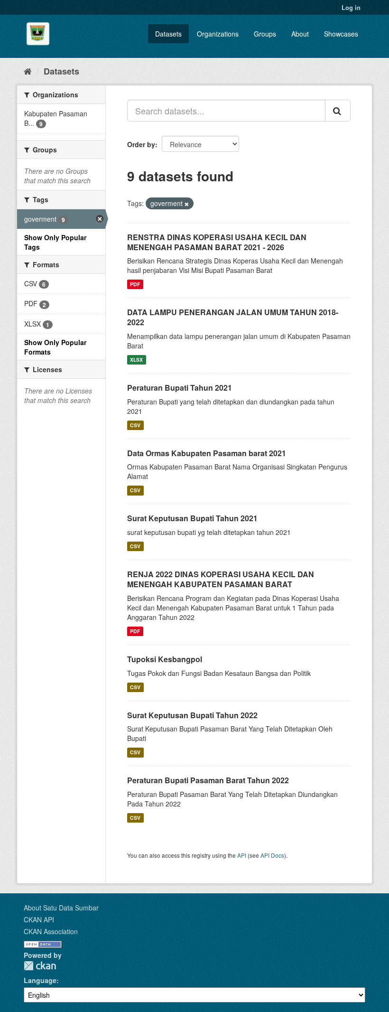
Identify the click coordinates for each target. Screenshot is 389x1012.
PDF (135, 284)
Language (40, 980)
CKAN (40, 966)
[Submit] (338, 111)
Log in (351, 7)
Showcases (341, 33)
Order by (141, 144)
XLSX (136, 359)
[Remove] (187, 203)
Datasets (168, 33)
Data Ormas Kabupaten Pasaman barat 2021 (206, 453)
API (241, 855)
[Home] (28, 71)
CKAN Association (51, 931)
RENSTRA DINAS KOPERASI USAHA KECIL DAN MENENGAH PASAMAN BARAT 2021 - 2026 (216, 242)
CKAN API (39, 919)
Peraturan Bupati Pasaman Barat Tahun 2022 (208, 780)
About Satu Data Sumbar (61, 907)
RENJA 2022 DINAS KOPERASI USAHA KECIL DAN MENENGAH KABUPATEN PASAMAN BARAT (220, 579)
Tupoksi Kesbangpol (164, 659)
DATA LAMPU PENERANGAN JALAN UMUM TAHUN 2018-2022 (232, 317)
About (300, 33)
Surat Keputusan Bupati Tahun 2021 (192, 518)
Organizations (218, 33)
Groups (265, 33)
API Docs (272, 855)
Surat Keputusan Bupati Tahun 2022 (192, 715)
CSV (135, 425)
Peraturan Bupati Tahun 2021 (179, 387)
